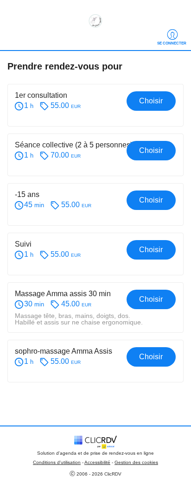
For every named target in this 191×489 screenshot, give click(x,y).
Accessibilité (97, 462)
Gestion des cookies (136, 462)
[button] (95, 105)
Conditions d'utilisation (57, 462)
